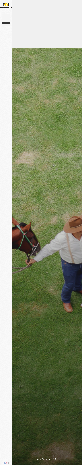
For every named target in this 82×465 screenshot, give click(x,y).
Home (6, 12)
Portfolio (6, 14)
